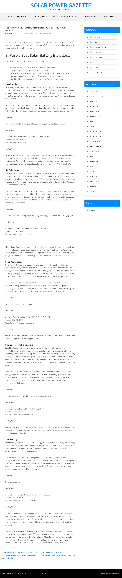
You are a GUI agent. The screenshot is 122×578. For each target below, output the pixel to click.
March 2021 (94, 176)
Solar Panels (22, 17)
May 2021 (93, 166)
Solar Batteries (108, 17)
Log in (92, 210)
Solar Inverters (89, 17)
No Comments (30, 33)
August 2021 (95, 151)
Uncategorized (96, 72)
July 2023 (93, 121)
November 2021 (96, 136)
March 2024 (94, 111)
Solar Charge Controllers (65, 17)
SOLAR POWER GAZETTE (61, 5)
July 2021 (93, 156)
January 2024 (95, 116)
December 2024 (96, 96)
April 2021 (94, 171)
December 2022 (96, 126)
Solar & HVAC (95, 37)
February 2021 (95, 181)
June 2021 (94, 161)
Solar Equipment (41, 17)
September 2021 (96, 146)
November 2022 (96, 131)
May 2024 (93, 101)
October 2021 (95, 141)
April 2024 (94, 106)
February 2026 (95, 91)
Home (10, 17)
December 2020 (96, 191)
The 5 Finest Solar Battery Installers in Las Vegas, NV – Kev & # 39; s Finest (32, 552)
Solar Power (95, 67)
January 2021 (95, 186)
